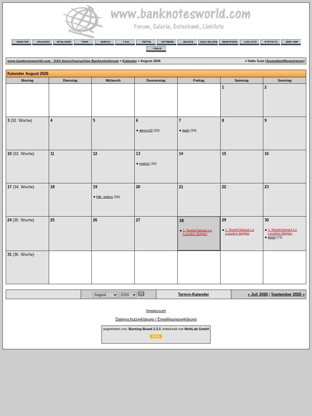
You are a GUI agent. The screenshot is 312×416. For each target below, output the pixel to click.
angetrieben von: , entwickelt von (156, 329)
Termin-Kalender (193, 294)
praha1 (144, 163)
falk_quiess (104, 197)
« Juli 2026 (258, 294)
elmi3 (271, 237)
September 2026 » (288, 294)
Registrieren (293, 61)
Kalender (129, 61)
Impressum (156, 310)
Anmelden (275, 61)
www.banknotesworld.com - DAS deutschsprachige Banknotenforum (63, 61)
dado (186, 130)
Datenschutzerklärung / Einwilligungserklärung (156, 319)
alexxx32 (146, 130)
